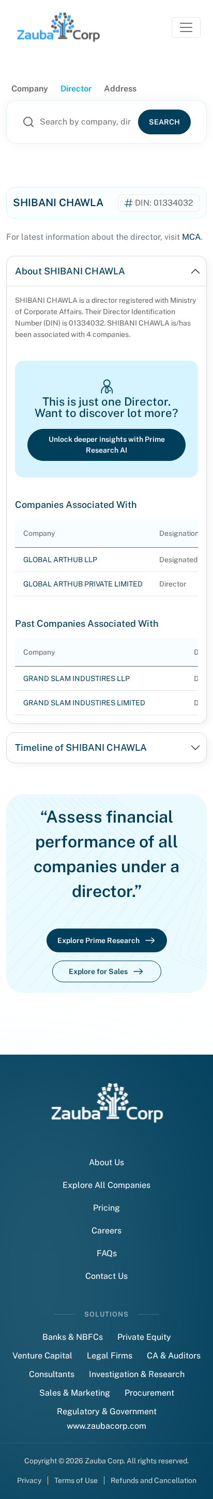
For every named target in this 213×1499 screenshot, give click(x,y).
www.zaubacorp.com (106, 1426)
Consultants (51, 1374)
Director (76, 89)
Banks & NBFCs (72, 1337)
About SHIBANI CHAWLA (70, 271)
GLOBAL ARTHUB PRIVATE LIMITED (83, 584)
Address (120, 89)
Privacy (29, 1480)
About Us (106, 1162)
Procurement (149, 1393)
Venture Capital (42, 1356)
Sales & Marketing (74, 1393)
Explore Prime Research (98, 940)
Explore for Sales (98, 971)
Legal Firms (109, 1356)
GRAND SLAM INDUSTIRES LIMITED (84, 703)
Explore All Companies (106, 1185)
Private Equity (144, 1337)
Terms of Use (76, 1480)
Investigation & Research (137, 1374)
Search (164, 122)
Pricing (106, 1208)
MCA (191, 237)
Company (29, 89)
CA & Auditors (174, 1356)
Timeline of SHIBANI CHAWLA (81, 747)
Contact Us (106, 1276)
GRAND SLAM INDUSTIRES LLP (76, 678)
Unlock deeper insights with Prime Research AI (107, 444)
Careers (106, 1230)
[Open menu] (186, 27)
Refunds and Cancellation (153, 1480)
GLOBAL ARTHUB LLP (60, 559)
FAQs (107, 1253)
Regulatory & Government (107, 1411)
